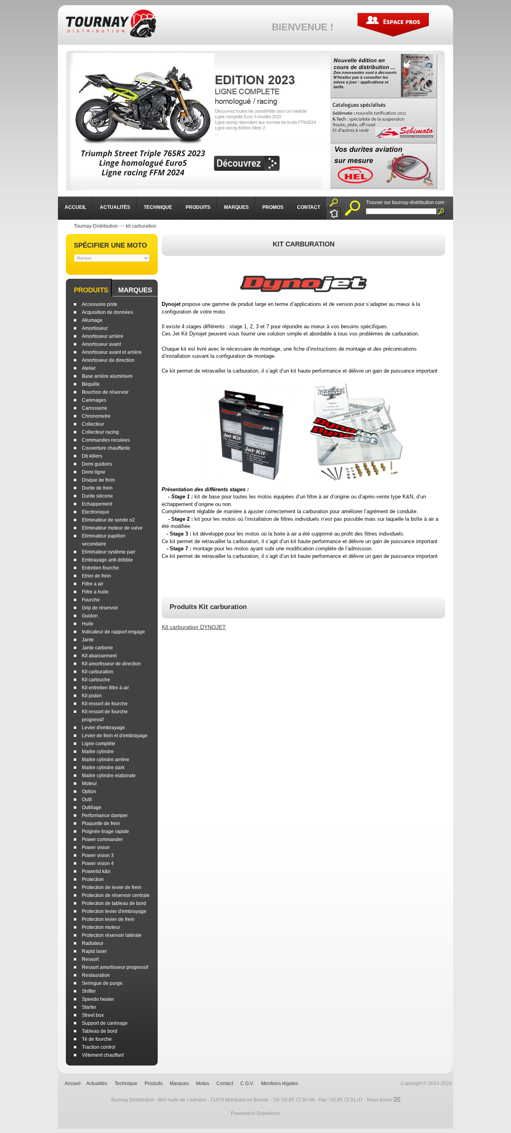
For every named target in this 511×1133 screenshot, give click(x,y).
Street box (93, 1015)
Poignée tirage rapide (105, 831)
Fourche (91, 600)
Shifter (89, 991)
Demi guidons (97, 464)
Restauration (96, 975)
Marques (135, 290)
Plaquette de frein (101, 823)
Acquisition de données (107, 312)
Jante (88, 640)
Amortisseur (95, 328)
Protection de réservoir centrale (116, 895)
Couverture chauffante (106, 448)
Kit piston (92, 695)
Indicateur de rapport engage (113, 632)
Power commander (102, 839)
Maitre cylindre (98, 751)
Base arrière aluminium (107, 376)
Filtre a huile (95, 592)
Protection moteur (101, 927)
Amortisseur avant (101, 344)
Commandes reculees (106, 440)
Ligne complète (98, 743)
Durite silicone (97, 496)
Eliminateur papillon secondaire (103, 540)
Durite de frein (97, 488)
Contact (224, 1083)
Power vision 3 (98, 855)
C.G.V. (247, 1083)
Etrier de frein (96, 576)
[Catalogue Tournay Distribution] (383, 75)
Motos (202, 1083)
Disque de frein (98, 480)
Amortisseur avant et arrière (112, 352)
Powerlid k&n (96, 871)
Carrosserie (94, 408)
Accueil (73, 1083)
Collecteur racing (100, 432)
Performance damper (105, 815)
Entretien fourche (100, 568)
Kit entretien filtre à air (105, 688)
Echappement (97, 504)
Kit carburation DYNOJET (194, 627)
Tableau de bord (99, 1031)
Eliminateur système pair (108, 552)
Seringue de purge (102, 983)
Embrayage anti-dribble (107, 560)
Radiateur (92, 943)
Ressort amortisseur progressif (115, 967)
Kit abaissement (99, 656)
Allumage (92, 320)
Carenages (94, 400)
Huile (87, 624)
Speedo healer (98, 999)
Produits (91, 290)
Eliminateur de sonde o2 (108, 520)
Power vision (96, 847)
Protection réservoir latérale (112, 935)
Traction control (98, 1047)
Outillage (91, 807)
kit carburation (141, 226)
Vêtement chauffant (103, 1055)
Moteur (89, 783)
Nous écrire (383, 1100)
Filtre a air (92, 584)
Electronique (95, 512)
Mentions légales (279, 1083)
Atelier (89, 368)
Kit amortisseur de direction (111, 664)
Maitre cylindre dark (103, 767)
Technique (126, 1083)
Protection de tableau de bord (114, 903)
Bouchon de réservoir (105, 392)
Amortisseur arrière (102, 336)
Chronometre (96, 416)
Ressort (90, 959)
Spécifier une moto (110, 245)
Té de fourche (97, 1039)
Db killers (92, 456)
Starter (89, 1007)
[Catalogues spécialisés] (383, 120)
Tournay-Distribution (96, 226)
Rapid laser (94, 951)
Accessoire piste (99, 304)
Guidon (90, 616)
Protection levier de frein (108, 919)
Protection (93, 879)
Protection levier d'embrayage (114, 911)
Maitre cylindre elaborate (109, 775)
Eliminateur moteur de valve (112, 528)
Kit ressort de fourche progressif (105, 715)
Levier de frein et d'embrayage (115, 735)
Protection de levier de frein (111, 887)
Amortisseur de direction (108, 360)
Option (89, 791)
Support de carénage (105, 1023)
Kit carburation (97, 672)
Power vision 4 (98, 863)
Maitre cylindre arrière (105, 759)
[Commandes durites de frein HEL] (383, 166)
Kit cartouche (96, 680)
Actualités (96, 1083)
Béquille (91, 384)
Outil (87, 799)
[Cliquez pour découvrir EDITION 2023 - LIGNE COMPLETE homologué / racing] (196, 121)
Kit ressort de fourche (105, 703)
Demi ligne (93, 472)
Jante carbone (97, 648)
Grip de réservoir (100, 608)
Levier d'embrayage (103, 727)
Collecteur (93, 424)
